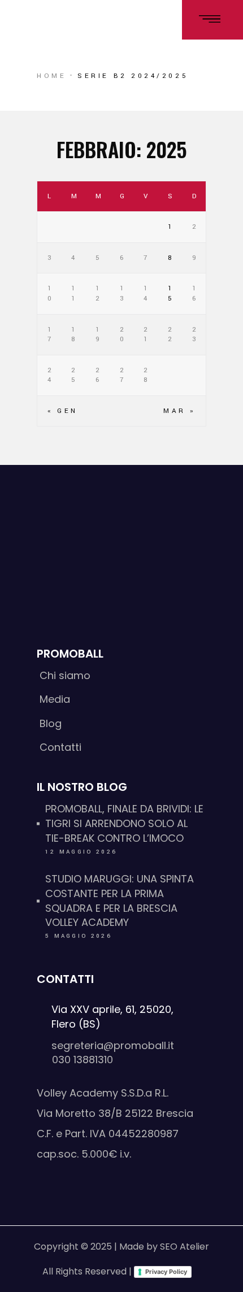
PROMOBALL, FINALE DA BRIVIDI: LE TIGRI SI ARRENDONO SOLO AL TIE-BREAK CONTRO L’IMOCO (124, 823)
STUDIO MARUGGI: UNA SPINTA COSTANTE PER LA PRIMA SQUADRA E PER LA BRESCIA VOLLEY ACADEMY (119, 901)
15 (171, 293)
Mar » (179, 411)
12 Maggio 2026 (81, 852)
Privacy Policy (166, 1272)
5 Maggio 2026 (78, 936)
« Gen (62, 411)
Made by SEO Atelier (164, 1246)
